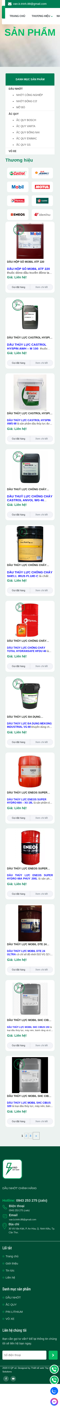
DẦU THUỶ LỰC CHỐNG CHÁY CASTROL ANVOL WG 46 (26, 489)
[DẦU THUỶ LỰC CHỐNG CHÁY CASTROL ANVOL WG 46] (30, 452)
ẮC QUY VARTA (25, 126)
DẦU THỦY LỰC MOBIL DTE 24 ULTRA (27, 944)
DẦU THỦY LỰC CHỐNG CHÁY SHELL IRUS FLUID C (26, 565)
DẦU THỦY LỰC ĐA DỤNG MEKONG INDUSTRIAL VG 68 (25, 717)
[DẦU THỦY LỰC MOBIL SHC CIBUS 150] (30, 983)
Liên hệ (10, 1277)
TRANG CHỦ (17, 16)
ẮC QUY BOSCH (26, 120)
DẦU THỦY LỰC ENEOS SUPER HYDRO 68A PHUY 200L (27, 869)
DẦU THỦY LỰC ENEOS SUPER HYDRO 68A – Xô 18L (27, 793)
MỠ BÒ (20, 107)
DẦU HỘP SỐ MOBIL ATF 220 (25, 261)
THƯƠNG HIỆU (41, 16)
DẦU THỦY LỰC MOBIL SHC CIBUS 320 (29, 1096)
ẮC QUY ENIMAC (26, 138)
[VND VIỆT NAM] (17, 173)
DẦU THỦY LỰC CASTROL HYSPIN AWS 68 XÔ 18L (29, 413)
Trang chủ (12, 1256)
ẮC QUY (14, 114)
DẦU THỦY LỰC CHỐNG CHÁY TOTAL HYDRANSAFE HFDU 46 (27, 641)
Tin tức (10, 1270)
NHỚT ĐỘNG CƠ (26, 101)
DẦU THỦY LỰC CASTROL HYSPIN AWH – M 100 (29, 338)
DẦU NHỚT (16, 88)
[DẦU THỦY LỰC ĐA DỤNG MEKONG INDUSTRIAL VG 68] (30, 679)
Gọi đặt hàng (18, 287)
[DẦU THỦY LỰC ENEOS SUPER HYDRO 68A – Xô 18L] (30, 755)
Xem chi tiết (41, 287)
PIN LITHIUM (14, 1311)
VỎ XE (12, 151)
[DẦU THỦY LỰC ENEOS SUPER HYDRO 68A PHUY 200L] (30, 831)
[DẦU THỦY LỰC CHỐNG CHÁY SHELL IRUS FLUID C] (30, 528)
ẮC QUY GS (23, 144)
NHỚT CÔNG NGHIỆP (29, 95)
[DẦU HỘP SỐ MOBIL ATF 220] (30, 224)
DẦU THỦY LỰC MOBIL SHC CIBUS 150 (29, 1020)
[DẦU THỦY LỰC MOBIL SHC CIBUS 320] (30, 1059)
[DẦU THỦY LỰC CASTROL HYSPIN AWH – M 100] (30, 300)
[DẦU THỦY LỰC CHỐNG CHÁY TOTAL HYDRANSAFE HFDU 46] (30, 603)
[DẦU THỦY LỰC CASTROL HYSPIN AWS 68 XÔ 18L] (30, 376)
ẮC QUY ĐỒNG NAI (28, 132)
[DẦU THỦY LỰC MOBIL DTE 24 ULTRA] (30, 907)
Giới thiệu (12, 1263)
